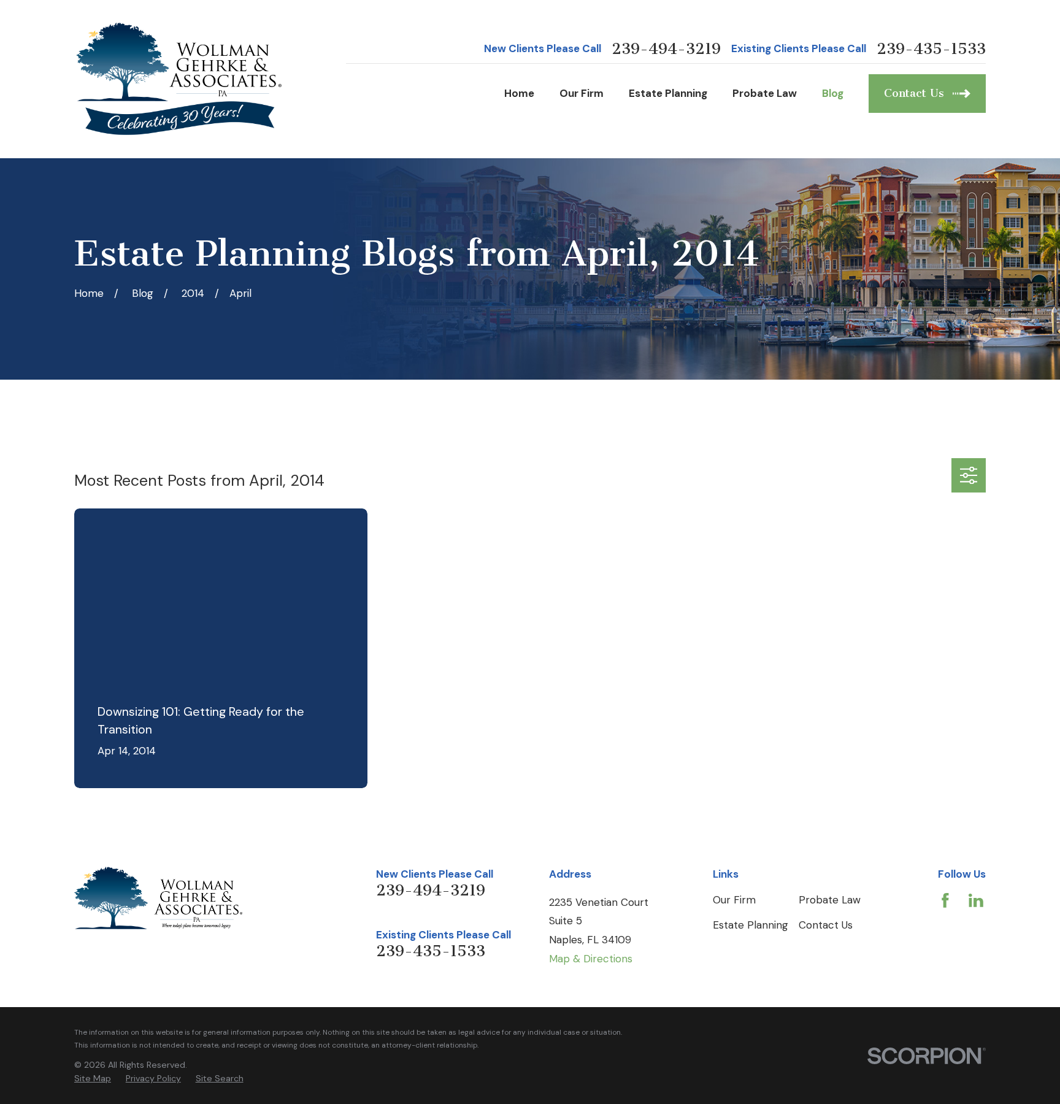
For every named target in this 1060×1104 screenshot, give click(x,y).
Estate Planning (750, 925)
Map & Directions (590, 958)
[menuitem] (92, 1079)
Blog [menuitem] (832, 93)
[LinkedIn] (976, 900)
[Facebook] (945, 900)
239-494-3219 (666, 49)
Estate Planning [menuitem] (668, 93)
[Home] (179, 79)
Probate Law (830, 900)
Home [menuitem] (519, 93)
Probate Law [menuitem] (764, 93)
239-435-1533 (931, 49)
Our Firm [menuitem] (581, 93)
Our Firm (734, 900)
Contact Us (826, 925)
